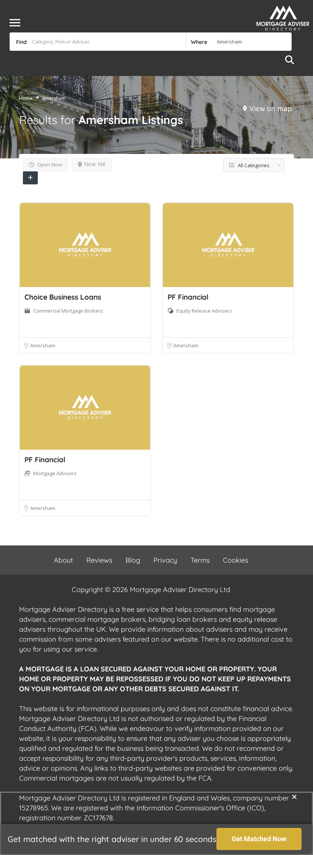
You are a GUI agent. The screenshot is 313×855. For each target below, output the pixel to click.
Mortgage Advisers (55, 473)
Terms (200, 560)
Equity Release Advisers (204, 310)
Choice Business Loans (62, 297)
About (63, 560)
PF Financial (188, 297)
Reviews (99, 560)
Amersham (42, 345)
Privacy (165, 560)
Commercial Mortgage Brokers (68, 310)
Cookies (235, 560)
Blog (133, 560)
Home (25, 98)
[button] (294, 797)
